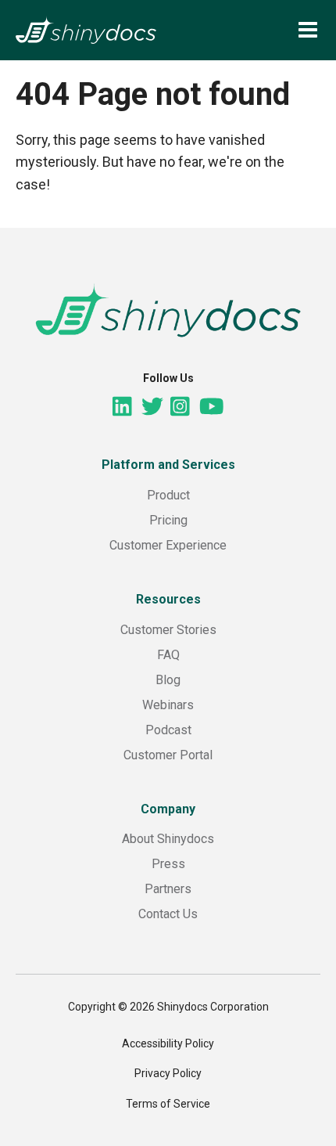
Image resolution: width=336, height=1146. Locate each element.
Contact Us (168, 913)
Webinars (168, 704)
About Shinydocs (168, 838)
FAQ (168, 654)
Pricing (168, 520)
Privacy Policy (168, 1073)
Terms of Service (168, 1103)
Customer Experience (168, 545)
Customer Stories (168, 629)
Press (168, 863)
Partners (168, 888)
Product (168, 495)
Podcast (168, 730)
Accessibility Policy (168, 1043)
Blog (168, 679)
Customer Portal (168, 755)
